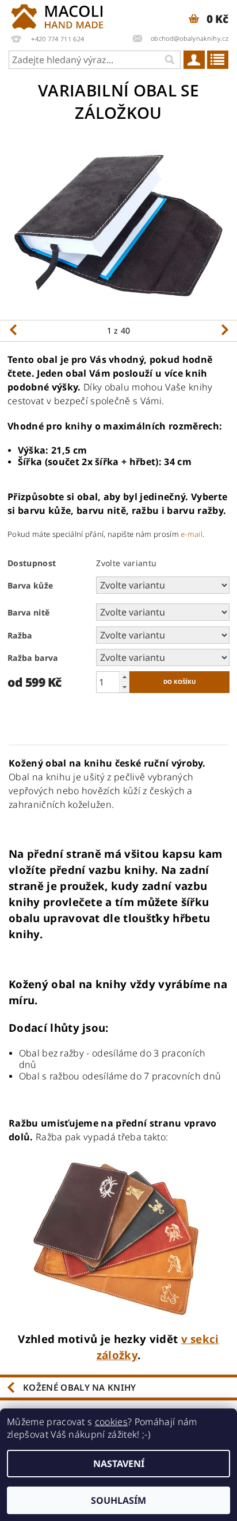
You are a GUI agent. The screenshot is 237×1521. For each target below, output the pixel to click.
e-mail (191, 534)
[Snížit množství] (124, 687)
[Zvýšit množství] (124, 676)
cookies (111, 1421)
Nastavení (118, 1463)
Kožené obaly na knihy (79, 1387)
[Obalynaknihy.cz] (59, 15)
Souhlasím (118, 1500)
